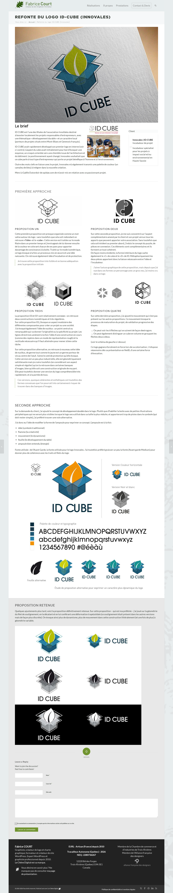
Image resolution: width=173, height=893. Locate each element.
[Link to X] (141, 888)
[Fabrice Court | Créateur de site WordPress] (34, 5)
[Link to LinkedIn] (152, 888)
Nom (48, 775)
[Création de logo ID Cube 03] (48, 293)
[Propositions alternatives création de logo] (86, 573)
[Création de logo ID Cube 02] (124, 211)
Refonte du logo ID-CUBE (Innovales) (63, 17)
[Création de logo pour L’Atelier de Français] (2, 447)
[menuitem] (93, 5)
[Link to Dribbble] (148, 888)
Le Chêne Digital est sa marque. (30, 862)
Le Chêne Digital (53, 888)
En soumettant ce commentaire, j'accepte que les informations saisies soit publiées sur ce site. (45, 823)
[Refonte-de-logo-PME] (86, 505)
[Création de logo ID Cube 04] (124, 293)
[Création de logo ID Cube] (48, 211)
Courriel (49, 784)
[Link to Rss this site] (156, 888)
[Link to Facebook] (145, 888)
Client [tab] (132, 131)
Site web (48, 792)
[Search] (155, 5)
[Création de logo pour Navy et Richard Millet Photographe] (171, 447)
